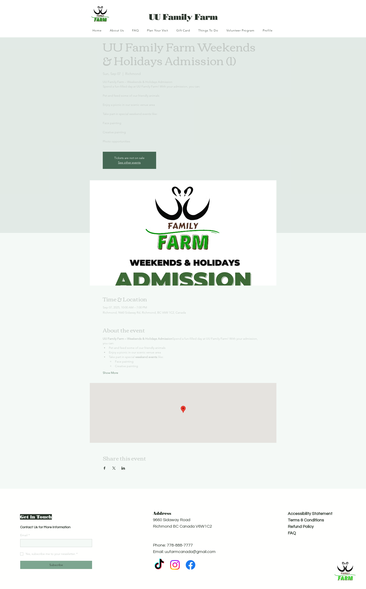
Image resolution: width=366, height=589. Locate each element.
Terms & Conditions (306, 520)
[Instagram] (175, 565)
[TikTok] (159, 565)
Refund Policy (301, 526)
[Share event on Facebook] (104, 468)
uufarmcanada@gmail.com (190, 552)
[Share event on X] (114, 468)
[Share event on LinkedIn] (123, 468)
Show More (110, 373)
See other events (129, 162)
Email (25, 535)
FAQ (292, 533)
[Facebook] (190, 565)
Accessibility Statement (310, 513)
